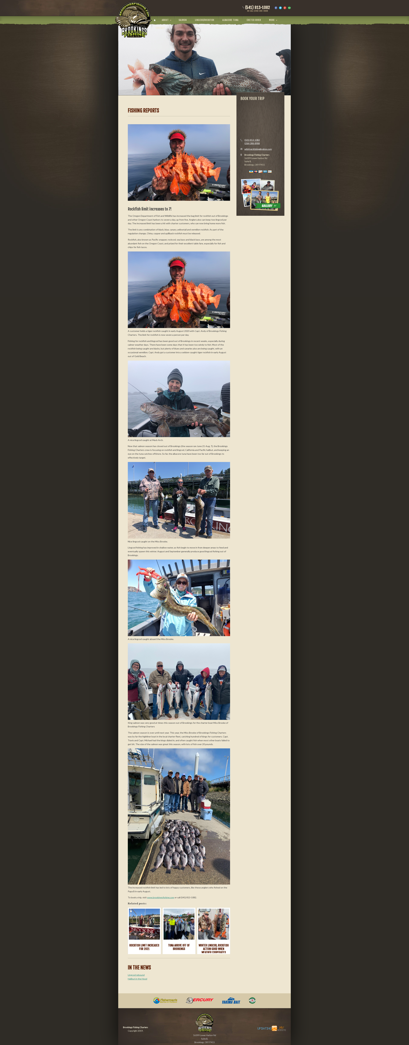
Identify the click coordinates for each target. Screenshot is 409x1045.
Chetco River (254, 20)
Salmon (183, 20)
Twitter (280, 7)
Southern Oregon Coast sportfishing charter (133, 19)
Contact (160, 28)
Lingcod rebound (136, 975)
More (272, 20)
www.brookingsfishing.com (160, 897)
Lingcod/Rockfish (204, 20)
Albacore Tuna (230, 20)
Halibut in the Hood (137, 978)
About (165, 20)
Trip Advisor (289, 7)
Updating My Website (270, 1028)
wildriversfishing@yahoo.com (258, 149)
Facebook (275, 7)
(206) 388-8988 (252, 143)
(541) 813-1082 (257, 9)
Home (155, 20)
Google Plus (284, 7)
